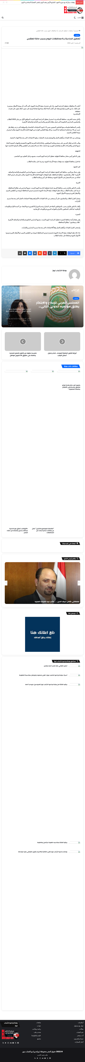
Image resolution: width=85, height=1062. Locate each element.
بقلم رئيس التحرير (42, 1055)
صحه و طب (37, 1032)
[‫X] (15, 1043)
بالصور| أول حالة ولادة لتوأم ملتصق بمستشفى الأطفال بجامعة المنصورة (71, 387)
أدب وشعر (80, 1035)
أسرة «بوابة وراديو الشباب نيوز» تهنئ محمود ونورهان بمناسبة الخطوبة (43, 675)
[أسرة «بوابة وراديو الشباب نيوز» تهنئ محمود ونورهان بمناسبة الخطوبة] (74, 678)
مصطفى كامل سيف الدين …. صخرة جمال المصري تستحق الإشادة (52, 601)
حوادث (39, 1026)
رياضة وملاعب (36, 1029)
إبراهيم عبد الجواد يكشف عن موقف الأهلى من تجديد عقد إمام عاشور (53, 2)
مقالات (81, 1029)
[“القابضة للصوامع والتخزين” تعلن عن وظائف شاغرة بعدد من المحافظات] (42, 448)
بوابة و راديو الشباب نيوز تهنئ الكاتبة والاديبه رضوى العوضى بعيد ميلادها (42, 851)
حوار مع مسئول (78, 1026)
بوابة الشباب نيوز (59, 270)
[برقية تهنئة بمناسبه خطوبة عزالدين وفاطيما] (74, 845)
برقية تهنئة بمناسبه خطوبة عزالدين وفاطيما (52, 842)
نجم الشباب (79, 1032)
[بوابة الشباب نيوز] (73, 10)
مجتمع (39, 1039)
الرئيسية (76, 31)
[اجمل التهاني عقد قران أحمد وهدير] (74, 669)
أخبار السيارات (79, 1042)
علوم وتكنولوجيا (36, 1035)
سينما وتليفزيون (78, 1039)
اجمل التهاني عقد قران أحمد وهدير (55, 666)
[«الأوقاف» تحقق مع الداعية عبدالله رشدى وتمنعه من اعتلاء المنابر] (16, 448)
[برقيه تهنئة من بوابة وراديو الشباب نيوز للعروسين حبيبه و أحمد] (74, 761)
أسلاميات (80, 1022)
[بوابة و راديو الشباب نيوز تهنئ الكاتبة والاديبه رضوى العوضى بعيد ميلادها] (74, 929)
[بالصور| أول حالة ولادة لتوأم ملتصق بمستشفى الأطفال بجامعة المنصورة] (68, 376)
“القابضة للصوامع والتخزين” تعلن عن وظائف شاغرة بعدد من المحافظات (43, 530)
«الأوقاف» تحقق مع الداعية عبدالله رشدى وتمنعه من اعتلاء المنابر (17, 530)
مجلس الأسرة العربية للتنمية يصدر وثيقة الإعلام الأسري (59, 304)
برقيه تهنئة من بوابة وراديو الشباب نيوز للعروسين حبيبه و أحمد (46, 684)
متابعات (70, 31)
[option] (42, 306)
